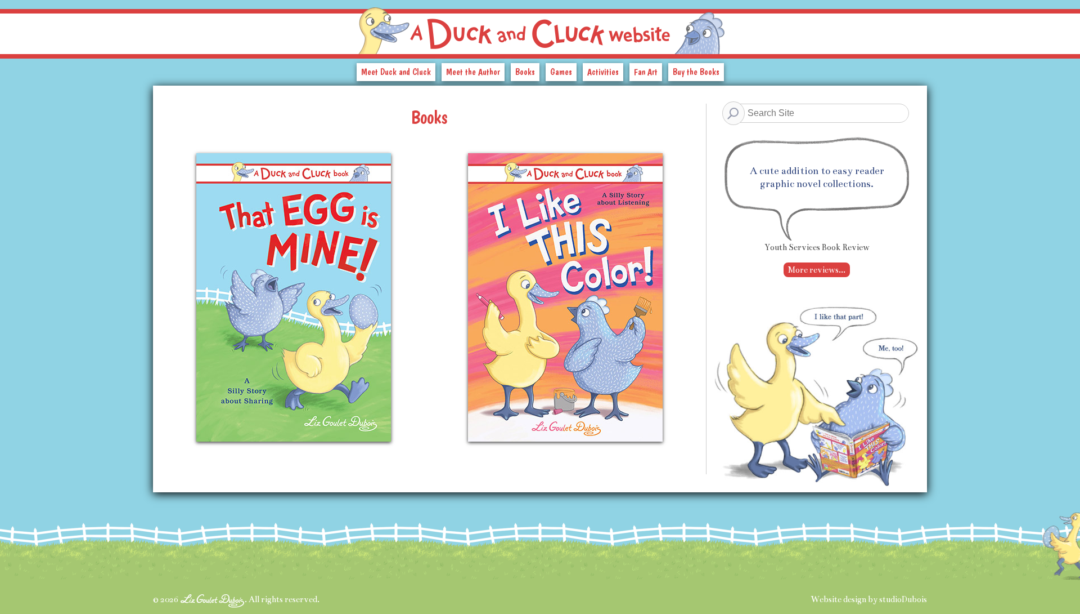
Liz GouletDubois (212, 601)
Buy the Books (696, 71)
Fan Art (646, 71)
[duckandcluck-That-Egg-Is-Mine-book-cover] (293, 435)
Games (561, 71)
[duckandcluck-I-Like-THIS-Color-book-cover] (565, 435)
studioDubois (903, 599)
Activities (603, 71)
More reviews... (816, 270)
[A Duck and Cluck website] (540, 27)
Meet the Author (473, 71)
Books (525, 71)
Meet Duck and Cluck (396, 71)
